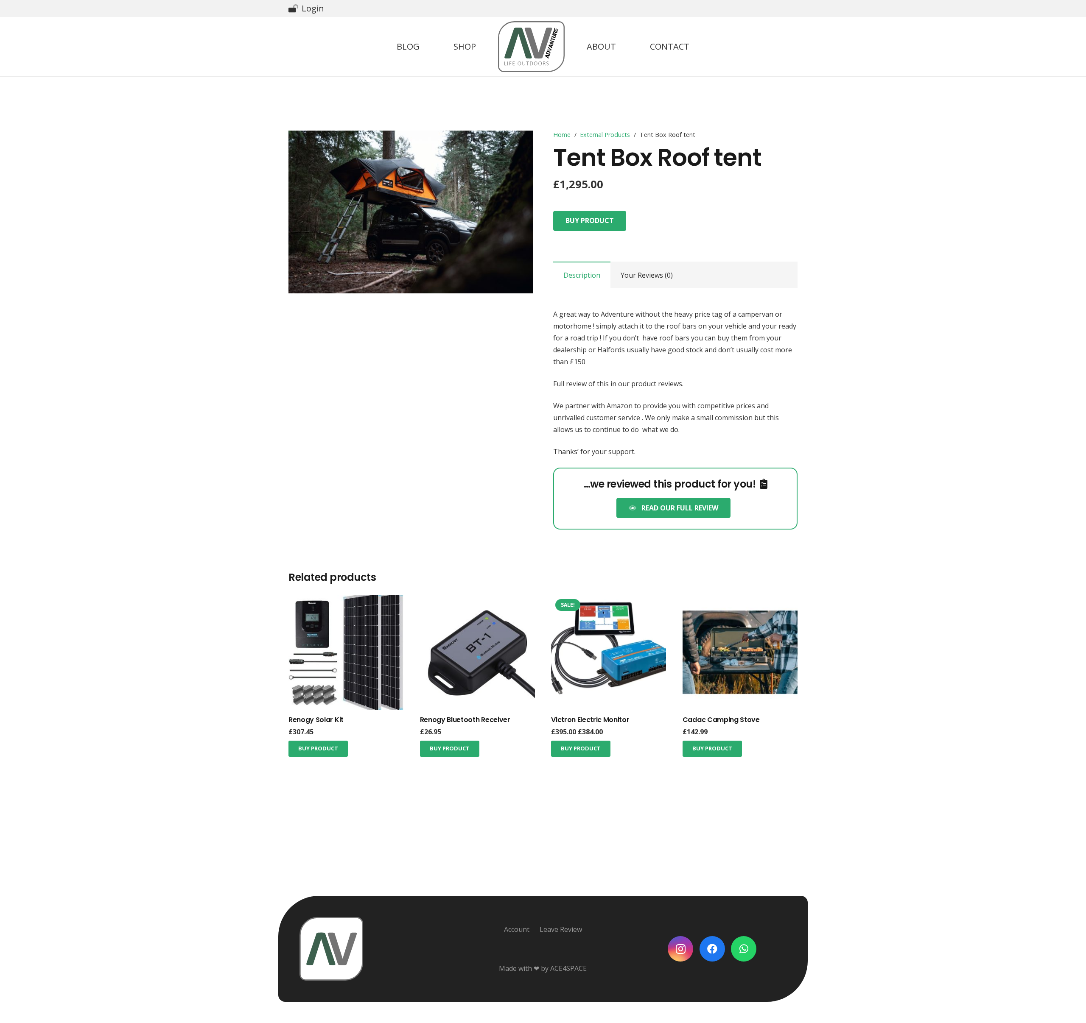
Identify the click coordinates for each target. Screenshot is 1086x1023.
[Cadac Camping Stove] (740, 600)
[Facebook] (712, 949)
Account (516, 929)
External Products (605, 135)
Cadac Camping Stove (721, 720)
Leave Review (561, 929)
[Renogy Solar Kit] (345, 600)
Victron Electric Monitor (590, 720)
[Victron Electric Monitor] (608, 600)
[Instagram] (680, 949)
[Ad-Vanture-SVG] (531, 46)
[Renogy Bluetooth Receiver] (477, 600)
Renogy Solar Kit (316, 720)
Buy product (589, 220)
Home (562, 135)
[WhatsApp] (743, 949)
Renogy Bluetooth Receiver (465, 720)
